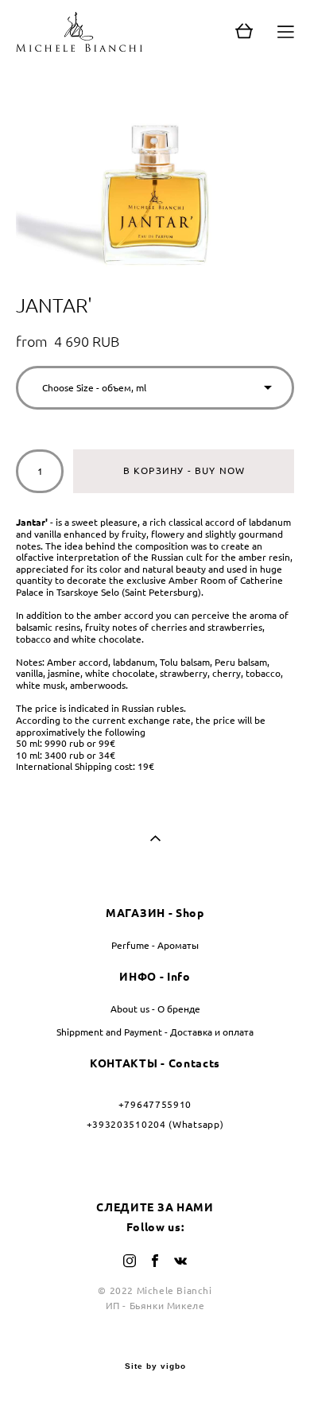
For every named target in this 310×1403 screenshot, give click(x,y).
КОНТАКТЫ (124, 1063)
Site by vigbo (155, 1366)
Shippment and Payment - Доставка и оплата (155, 1032)
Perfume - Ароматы (155, 945)
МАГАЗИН (135, 913)
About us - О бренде (155, 1009)
